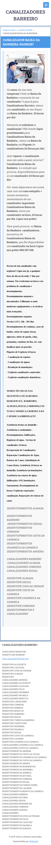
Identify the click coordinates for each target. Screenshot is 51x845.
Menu (46, 5)
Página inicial (9, 30)
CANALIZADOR (25, 30)
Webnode (33, 841)
